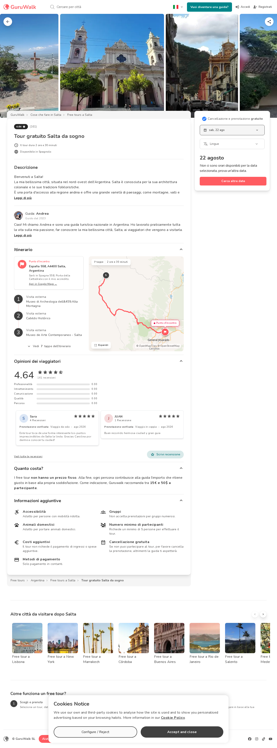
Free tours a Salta (79, 115)
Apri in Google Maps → (43, 284)
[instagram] (257, 739)
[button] (165, 332)
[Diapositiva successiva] (266, 65)
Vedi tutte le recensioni (28, 456)
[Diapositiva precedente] (10, 65)
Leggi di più (23, 198)
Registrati (265, 7)
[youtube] (270, 739)
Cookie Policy (173, 717)
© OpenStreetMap (169, 346)
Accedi (245, 7)
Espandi (103, 345)
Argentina (37, 580)
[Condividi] (269, 21)
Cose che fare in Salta (46, 115)
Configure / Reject (95, 732)
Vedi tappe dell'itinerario (52, 346)
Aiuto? (47, 739)
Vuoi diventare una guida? (209, 7)
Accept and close (182, 732)
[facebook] (250, 739)
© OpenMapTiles (146, 346)
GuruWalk (17, 115)
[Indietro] (7, 21)
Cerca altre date (233, 181)
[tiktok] (264, 739)
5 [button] (106, 275)
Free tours (18, 580)
